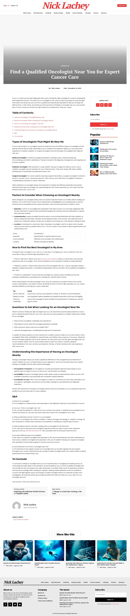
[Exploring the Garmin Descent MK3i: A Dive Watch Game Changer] (94, 165)
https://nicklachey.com (30, 507)
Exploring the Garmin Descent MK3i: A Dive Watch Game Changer (108, 165)
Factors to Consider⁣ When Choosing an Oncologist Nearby (33, 120)
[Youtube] (20, 604)
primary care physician (49, 259)
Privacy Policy (110, 129)
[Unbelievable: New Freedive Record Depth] (94, 150)
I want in (103, 124)
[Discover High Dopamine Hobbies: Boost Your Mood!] (94, 173)
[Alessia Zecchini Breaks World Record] (94, 142)
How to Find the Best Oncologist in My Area (29, 123)
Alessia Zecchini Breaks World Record (107, 142)
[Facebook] (98, 105)
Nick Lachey (56, 88)
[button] (14, 5)
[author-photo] (4, 566)
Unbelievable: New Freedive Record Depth (47, 564)
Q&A (15, 133)
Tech (61, 606)
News (61, 595)
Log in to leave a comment (20, 519)
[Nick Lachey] (16, 506)
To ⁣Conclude (18, 136)
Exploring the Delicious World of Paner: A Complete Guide (29, 492)
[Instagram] (10, 604)
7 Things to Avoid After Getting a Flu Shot (67, 492)
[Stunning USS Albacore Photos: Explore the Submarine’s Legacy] (94, 157)
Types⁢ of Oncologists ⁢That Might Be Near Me (29, 117)
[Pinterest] (106, 105)
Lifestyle (65, 66)
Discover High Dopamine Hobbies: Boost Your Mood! (108, 172)
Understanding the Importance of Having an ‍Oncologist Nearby (35, 130)
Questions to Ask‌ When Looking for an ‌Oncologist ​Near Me (34, 127)
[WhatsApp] (110, 105)
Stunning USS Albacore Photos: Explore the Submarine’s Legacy (107, 157)
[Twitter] (102, 105)
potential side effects (32, 431)
